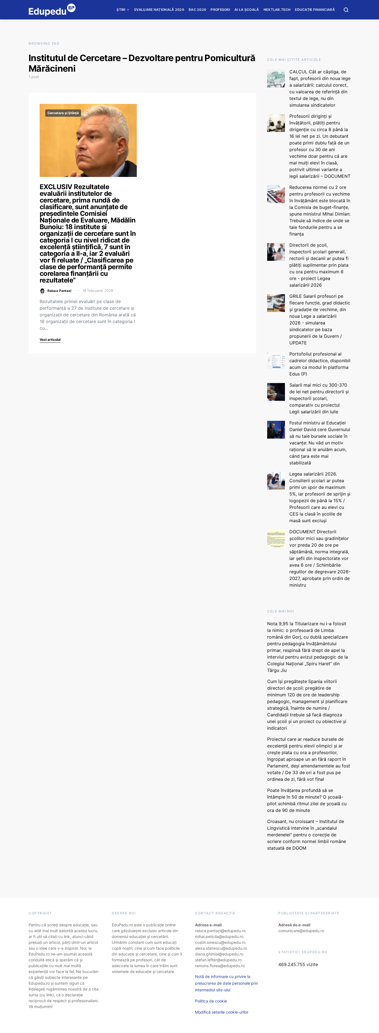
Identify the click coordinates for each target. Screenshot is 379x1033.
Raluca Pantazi (59, 291)
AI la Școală (246, 9)
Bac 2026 (197, 9)
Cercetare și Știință (63, 113)
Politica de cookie (211, 1001)
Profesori (220, 9)
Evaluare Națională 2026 (159, 9)
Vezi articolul (50, 339)
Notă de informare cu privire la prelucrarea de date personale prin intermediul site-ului (226, 983)
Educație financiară (315, 9)
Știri (121, 9)
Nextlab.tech (277, 9)
